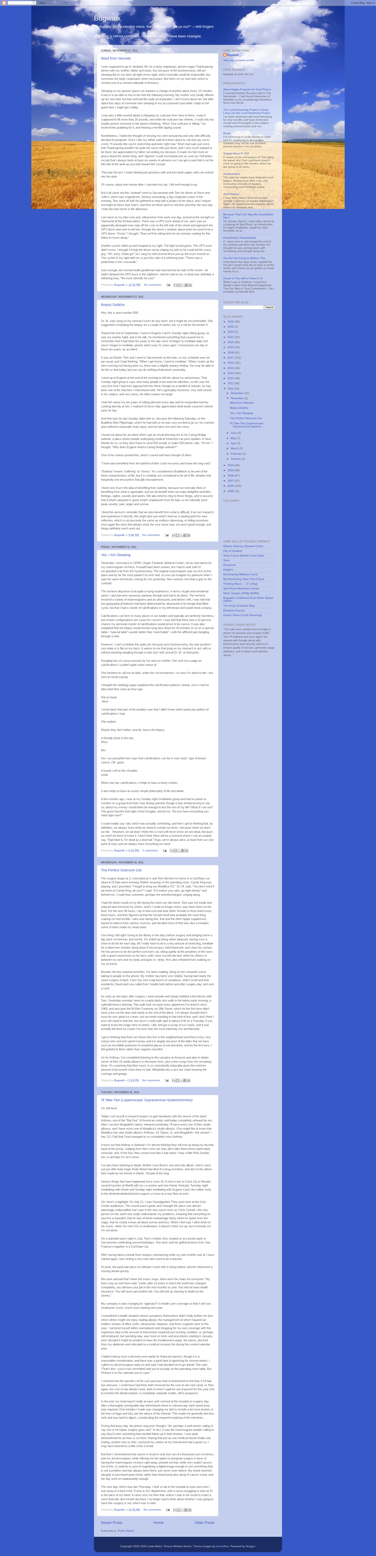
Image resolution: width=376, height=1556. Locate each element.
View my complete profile (238, 60)
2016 (231, 362)
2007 (231, 480)
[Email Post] (168, 284)
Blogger (250, 1546)
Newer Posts (111, 1523)
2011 (231, 388)
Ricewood (229, 565)
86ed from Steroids (116, 58)
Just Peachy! (231, 194)
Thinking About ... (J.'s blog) (240, 583)
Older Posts (204, 1523)
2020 (231, 342)
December (237, 393)
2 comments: (150, 850)
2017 (231, 357)
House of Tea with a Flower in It (242, 278)
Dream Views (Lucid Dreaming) (242, 615)
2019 (231, 347)
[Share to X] (183, 285)
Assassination (231, 173)
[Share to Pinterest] (190, 285)
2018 (231, 352)
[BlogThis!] (179, 285)
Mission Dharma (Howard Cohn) (243, 546)
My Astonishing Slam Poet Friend (243, 579)
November (237, 398)
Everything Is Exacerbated (239, 237)
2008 (231, 475)
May (234, 438)
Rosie (226, 133)
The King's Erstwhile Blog (239, 605)
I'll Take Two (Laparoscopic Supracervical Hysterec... (247, 425)
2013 (231, 378)
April (234, 443)
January (236, 458)
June (234, 432)
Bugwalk (107, 18)
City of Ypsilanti (232, 550)
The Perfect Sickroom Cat (121, 870)
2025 (231, 326)
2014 (231, 373)
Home (159, 1523)
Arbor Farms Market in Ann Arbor (243, 555)
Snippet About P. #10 (236, 153)
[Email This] (175, 285)
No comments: (153, 284)
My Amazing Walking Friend (240, 574)
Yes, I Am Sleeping (115, 555)
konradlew (222, 1546)
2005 (231, 491)
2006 (231, 485)
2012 (231, 383)
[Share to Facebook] (186, 285)
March (235, 448)
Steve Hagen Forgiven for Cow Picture (247, 89)
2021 (231, 337)
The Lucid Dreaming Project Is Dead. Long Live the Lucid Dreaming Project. (247, 111)
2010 (231, 465)
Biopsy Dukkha (113, 305)
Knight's (228, 569)
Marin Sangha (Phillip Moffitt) (241, 593)
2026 (231, 321)
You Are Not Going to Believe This (244, 258)
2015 (231, 368)
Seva (226, 560)
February (237, 453)
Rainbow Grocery (234, 610)
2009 (231, 470)
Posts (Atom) (126, 1530)
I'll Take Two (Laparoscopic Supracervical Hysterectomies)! (147, 1100)
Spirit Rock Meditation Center (241, 588)
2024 (231, 331)
